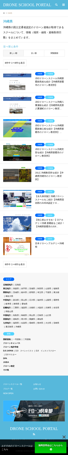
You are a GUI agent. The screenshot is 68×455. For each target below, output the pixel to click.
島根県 (24, 315)
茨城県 (16, 292)
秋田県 (40, 288)
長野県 (56, 300)
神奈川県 (9, 296)
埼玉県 (40, 292)
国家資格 (7, 339)
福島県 (56, 288)
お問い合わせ (39, 389)
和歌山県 (9, 311)
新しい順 (13, 53)
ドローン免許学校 (10, 347)
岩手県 (24, 288)
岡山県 (32, 315)
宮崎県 (56, 323)
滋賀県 (24, 308)
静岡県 (16, 304)
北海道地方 (8, 285)
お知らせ (37, 384)
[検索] (56, 5)
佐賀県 (24, 323)
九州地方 (7, 323)
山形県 (48, 288)
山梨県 (48, 300)
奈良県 (56, 308)
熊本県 (40, 323)
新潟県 (16, 300)
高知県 (40, 319)
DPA (5, 358)
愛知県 (24, 304)
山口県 (48, 315)
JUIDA (6, 362)
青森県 (16, 288)
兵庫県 (48, 308)
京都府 (32, 308)
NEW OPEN (8, 393)
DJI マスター (11, 354)
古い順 (34, 53)
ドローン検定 (9, 366)
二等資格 (27, 339)
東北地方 (7, 288)
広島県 (40, 315)
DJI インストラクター (46, 351)
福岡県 (16, 323)
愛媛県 (32, 319)
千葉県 (48, 292)
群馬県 (32, 292)
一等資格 (17, 339)
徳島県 (16, 319)
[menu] (63, 5)
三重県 (16, 308)
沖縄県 (18, 327)
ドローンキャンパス (11, 343)
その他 (6, 370)
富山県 (24, 300)
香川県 (24, 319)
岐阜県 (8, 304)
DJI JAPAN (8, 351)
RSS (34, 434)
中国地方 (7, 315)
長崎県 (32, 323)
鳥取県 (16, 315)
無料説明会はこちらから (50, 445)
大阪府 (40, 308)
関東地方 (7, 292)
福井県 (40, 300)
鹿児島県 (9, 327)
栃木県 (24, 292)
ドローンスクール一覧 (12, 384)
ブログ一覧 (8, 389)
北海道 (18, 285)
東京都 (56, 292)
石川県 (32, 300)
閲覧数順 (54, 53)
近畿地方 (7, 308)
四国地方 (7, 319)
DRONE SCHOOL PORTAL (34, 428)
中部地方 (7, 300)
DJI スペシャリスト (24, 351)
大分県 (48, 323)
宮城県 (32, 288)
